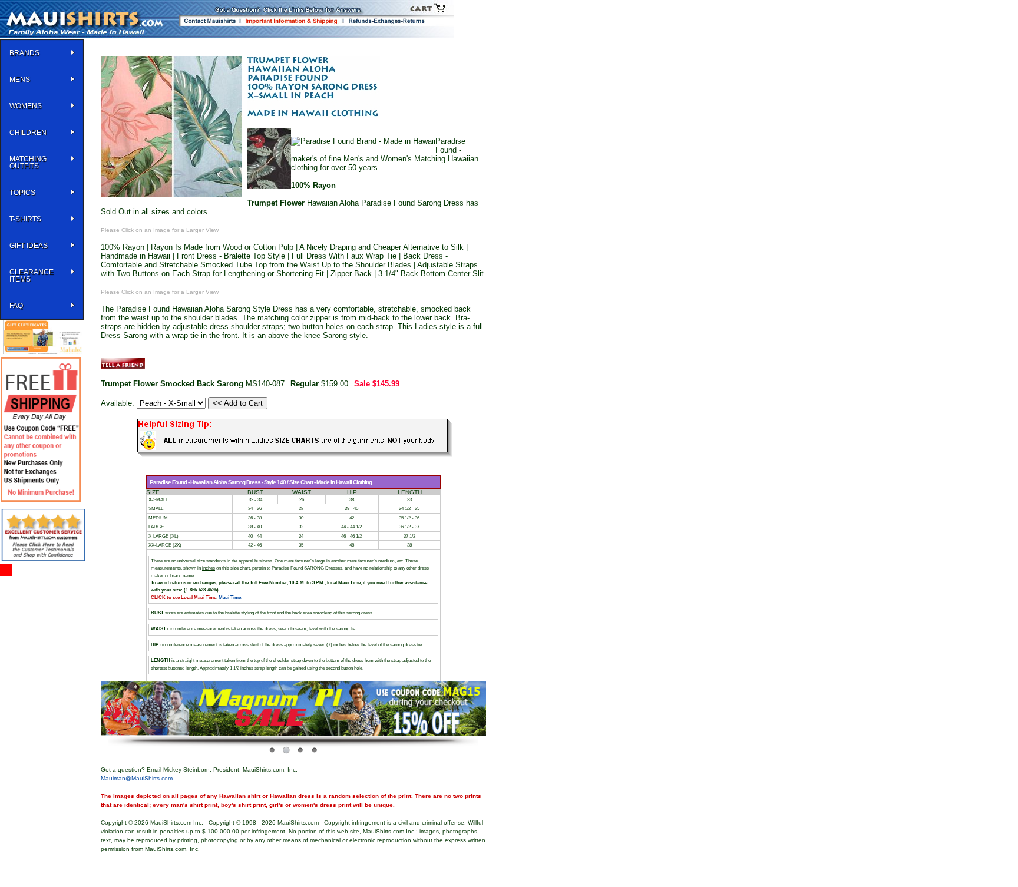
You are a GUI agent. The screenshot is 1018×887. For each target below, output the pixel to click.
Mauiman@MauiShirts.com (137, 778)
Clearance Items (31, 275)
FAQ (16, 306)
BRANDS (24, 53)
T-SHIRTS (25, 219)
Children (28, 132)
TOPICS (22, 192)
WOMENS (25, 106)
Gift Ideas (28, 245)
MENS (19, 79)
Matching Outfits (28, 162)
